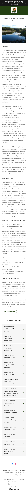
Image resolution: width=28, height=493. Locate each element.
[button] (4, 10)
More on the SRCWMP (9, 311)
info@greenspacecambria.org (14, 484)
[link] (14, 10)
